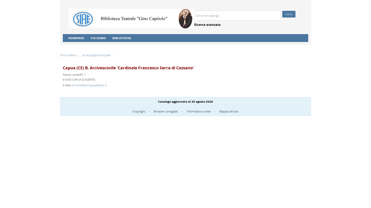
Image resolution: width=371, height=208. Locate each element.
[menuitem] (76, 38)
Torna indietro (68, 55)
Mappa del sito (228, 111)
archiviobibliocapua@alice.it (89, 85)
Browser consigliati (166, 111)
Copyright (139, 111)
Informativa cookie (199, 111)
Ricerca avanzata (207, 24)
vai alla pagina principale (96, 55)
